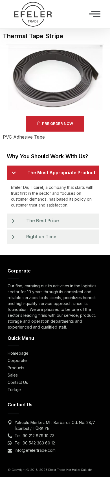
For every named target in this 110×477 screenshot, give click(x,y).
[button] (94, 14)
